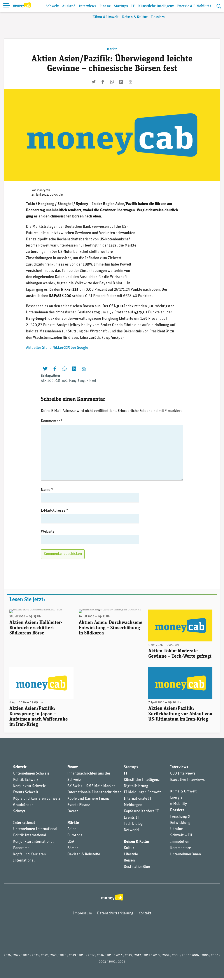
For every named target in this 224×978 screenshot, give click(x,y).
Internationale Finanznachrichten (94, 792)
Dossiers (157, 17)
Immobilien (179, 842)
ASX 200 (47, 381)
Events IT (131, 818)
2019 (72, 955)
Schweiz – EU (181, 835)
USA (70, 842)
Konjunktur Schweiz (29, 786)
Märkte (112, 49)
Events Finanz (78, 805)
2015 (110, 955)
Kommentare (180, 848)
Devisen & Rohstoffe (83, 854)
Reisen (129, 861)
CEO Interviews (183, 774)
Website (47, 532)
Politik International (29, 835)
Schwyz (19, 811)
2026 (7, 955)
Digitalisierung (136, 786)
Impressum (82, 913)
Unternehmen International (35, 829)
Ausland (68, 6)
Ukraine (176, 829)
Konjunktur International (33, 842)
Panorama (21, 848)
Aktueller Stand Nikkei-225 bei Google (57, 348)
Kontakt (144, 913)
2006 (195, 955)
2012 (137, 955)
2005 (204, 955)
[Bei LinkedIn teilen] (121, 81)
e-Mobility (178, 804)
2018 (82, 955)
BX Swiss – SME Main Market (91, 786)
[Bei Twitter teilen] (93, 81)
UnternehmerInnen (185, 854)
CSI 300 (61, 381)
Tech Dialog (133, 824)
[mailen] (130, 81)
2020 (63, 955)
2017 (91, 955)
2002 (112, 961)
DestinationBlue (137, 867)
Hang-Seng (77, 381)
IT (133, 6)
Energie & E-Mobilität (194, 6)
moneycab (43, 190)
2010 (156, 955)
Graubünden (23, 805)
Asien (71, 829)
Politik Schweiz (25, 780)
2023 (35, 955)
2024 (26, 955)
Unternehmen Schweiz (31, 774)
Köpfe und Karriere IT (141, 811)
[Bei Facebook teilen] (103, 81)
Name (47, 490)
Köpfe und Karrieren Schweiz (36, 799)
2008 (175, 955)
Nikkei (91, 381)
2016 (100, 955)
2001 (121, 961)
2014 (119, 955)
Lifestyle (131, 854)
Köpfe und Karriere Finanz (88, 799)
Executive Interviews (187, 780)
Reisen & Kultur (135, 17)
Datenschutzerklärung (115, 913)
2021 (53, 955)
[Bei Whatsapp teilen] (112, 81)
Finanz (105, 6)
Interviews (87, 6)
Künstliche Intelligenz (156, 6)
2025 (16, 955)
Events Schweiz (25, 792)
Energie (176, 798)
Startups (121, 6)
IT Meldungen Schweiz (142, 792)
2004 (214, 955)
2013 (128, 955)
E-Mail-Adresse (54, 511)
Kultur (129, 848)
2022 (44, 955)
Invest (72, 811)
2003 (102, 961)
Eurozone (74, 835)
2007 (185, 955)
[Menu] (6, 6)
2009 (166, 955)
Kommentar (52, 421)
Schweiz (52, 6)
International (24, 823)
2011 (147, 955)
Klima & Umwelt (106, 17)
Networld (131, 830)
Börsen (73, 848)
